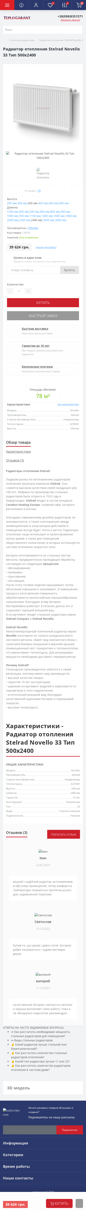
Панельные (73, 802)
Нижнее (75, 815)
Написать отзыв (63, 834)
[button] (36, 5)
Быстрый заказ (43, 315)
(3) (39, 191)
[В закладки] (67, 190)
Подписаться (69, 1130)
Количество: (15, 284)
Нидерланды (72, 779)
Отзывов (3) (15, 460)
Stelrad (33, 228)
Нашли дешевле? (46, 247)
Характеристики (18, 451)
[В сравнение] (77, 190)
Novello (75, 770)
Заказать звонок (70, 20)
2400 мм (75, 793)
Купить (69, 270)
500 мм (76, 788)
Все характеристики (68, 404)
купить (61, 1203)
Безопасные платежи (37, 366)
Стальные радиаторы (22, 40)
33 (78, 806)
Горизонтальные (69, 811)
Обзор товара (18, 442)
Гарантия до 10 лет (36, 346)
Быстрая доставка (35, 328)
